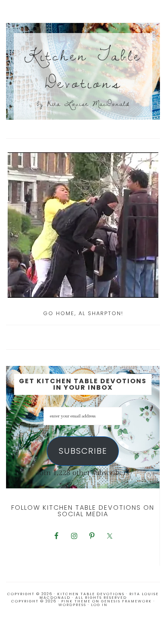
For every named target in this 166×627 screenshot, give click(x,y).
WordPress (72, 604)
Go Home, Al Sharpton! (83, 313)
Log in (99, 604)
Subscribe (83, 451)
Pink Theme (76, 601)
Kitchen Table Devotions (83, 68)
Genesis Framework (126, 601)
